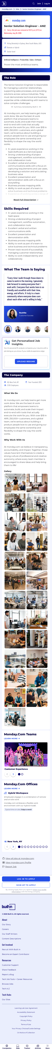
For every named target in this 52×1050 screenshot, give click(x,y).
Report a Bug (8, 974)
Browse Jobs (7, 984)
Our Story (6, 924)
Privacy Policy (26, 1020)
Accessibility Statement (26, 1012)
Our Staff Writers (9, 934)
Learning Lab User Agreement (26, 1008)
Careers (5, 929)
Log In (47, 3)
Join (39, 3)
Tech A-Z (6, 989)
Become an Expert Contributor (15, 954)
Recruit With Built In (11, 949)
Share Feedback (9, 970)
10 (46, 847)
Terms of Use (26, 1024)
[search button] (33, 3)
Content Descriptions (11, 939)
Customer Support (10, 965)
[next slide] (13, 774)
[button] (8, 329)
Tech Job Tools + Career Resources (17, 979)
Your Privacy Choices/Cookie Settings (26, 1028)
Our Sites (6, 999)
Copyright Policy (26, 1016)
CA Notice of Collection (26, 1033)
